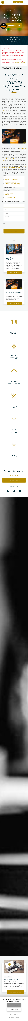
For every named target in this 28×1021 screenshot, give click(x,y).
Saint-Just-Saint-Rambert (10, 197)
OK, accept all (14, 1005)
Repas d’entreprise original (11, 258)
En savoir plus (14, 272)
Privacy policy (14, 1017)
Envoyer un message (14, 480)
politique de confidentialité (11, 226)
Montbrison (7, 194)
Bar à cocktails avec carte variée (11, 179)
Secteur (7, 67)
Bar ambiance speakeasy (13, 292)
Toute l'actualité (15, 992)
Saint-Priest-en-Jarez (14, 67)
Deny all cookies (14, 1009)
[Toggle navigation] (26, 2)
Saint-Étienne (7, 195)
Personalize (14, 1014)
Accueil (2, 67)
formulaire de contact (20, 62)
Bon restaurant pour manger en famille (12, 184)
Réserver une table (14, 25)
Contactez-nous (18, 2)
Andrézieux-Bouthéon (9, 193)
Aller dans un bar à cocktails (10, 177)
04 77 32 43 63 (14, 37)
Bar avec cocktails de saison (10, 182)
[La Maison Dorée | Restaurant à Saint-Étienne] (2, 2)
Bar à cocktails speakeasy (10, 180)
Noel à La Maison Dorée (11, 979)
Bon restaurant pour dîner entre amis (12, 183)
